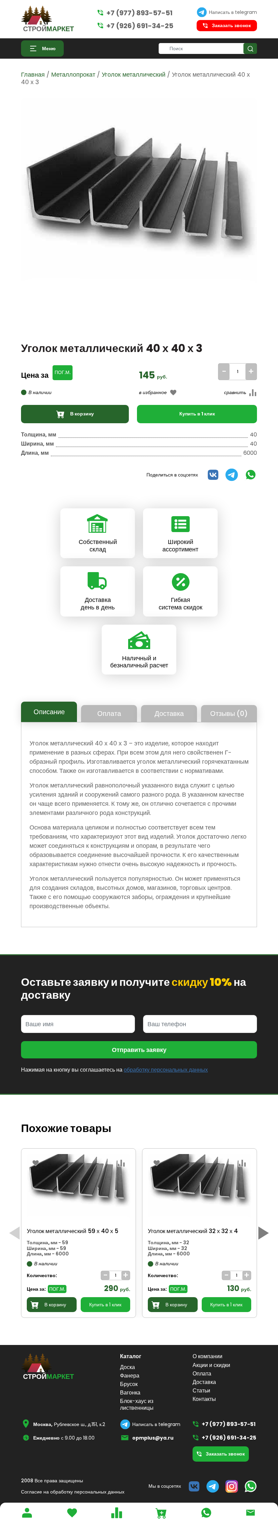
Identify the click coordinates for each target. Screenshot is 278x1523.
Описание (49, 712)
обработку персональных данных (166, 1070)
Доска (127, 1367)
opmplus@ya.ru (153, 1437)
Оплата (109, 713)
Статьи (201, 1390)
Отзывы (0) (229, 713)
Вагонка (130, 1393)
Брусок (129, 1384)
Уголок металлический (133, 74)
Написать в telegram (233, 12)
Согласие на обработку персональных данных (72, 1491)
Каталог (130, 1356)
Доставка (169, 713)
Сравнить (228, 401)
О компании (207, 1356)
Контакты (204, 1399)
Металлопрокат (73, 74)
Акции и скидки (211, 1365)
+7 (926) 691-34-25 (139, 26)
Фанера (129, 1376)
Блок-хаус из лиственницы (137, 1404)
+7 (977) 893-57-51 (139, 13)
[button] (264, 1233)
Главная (33, 74)
